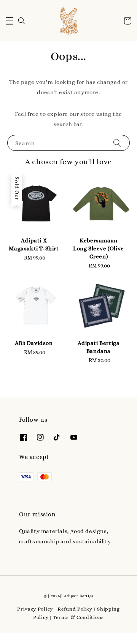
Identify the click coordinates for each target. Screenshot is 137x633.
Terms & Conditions (78, 617)
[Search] (117, 142)
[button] (9, 21)
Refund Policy (74, 609)
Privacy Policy (35, 609)
